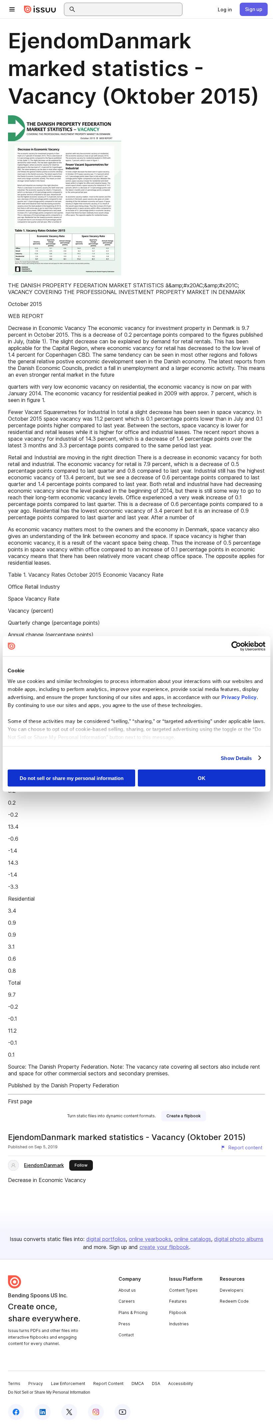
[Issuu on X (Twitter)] (69, 1412)
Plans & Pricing (133, 1312)
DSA (156, 1383)
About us (127, 1290)
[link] (224, 9)
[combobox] (129, 9)
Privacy (35, 1383)
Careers (127, 1301)
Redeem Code (234, 1301)
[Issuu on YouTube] (123, 1412)
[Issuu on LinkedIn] (43, 1412)
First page (20, 1101)
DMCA (138, 1383)
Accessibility (180, 1383)
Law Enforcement (68, 1383)
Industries (179, 1323)
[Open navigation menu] (12, 9)
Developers (231, 1290)
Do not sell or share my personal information (72, 778)
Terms (14, 1383)
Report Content (108, 1383)
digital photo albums (238, 1239)
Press (124, 1323)
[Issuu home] (40, 9)
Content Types (183, 1290)
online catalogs (192, 1239)
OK (201, 778)
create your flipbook (164, 1247)
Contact (126, 1334)
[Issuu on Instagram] (96, 1412)
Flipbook (177, 1312)
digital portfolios (106, 1239)
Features (178, 1301)
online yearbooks (150, 1239)
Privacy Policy (239, 697)
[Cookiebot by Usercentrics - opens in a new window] (236, 646)
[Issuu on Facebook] (16, 1412)
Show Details (236, 758)
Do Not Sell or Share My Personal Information (49, 1392)
